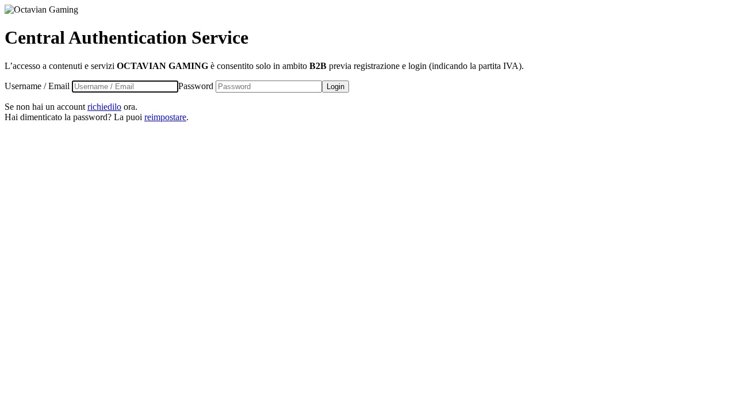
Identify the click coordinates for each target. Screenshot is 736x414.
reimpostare (165, 117)
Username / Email (37, 86)
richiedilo (104, 107)
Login (335, 86)
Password (195, 86)
